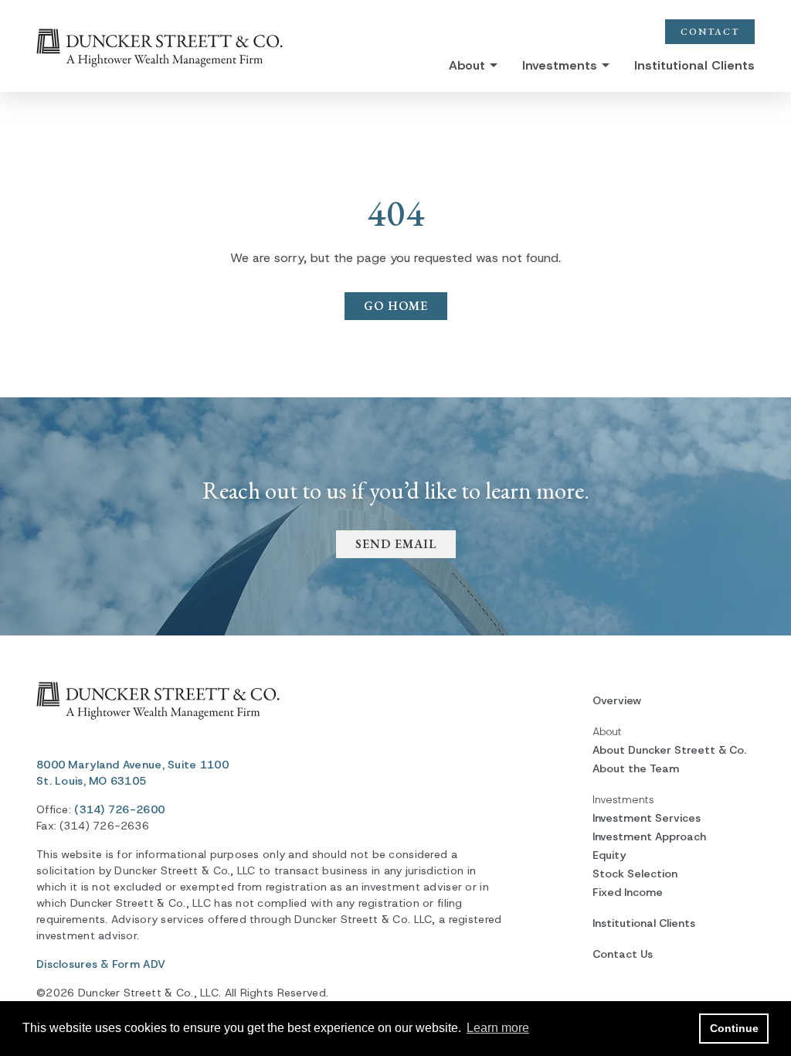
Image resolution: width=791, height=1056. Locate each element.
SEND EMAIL (395, 544)
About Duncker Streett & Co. (669, 750)
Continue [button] (734, 1028)
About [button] (467, 65)
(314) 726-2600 (119, 809)
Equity (609, 855)
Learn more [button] (498, 1027)
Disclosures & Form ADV (100, 964)
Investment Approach (649, 836)
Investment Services (646, 818)
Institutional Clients (694, 65)
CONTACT (710, 32)
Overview (616, 700)
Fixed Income (627, 892)
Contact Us (622, 954)
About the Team (635, 768)
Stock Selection (634, 874)
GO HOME (396, 306)
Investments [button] (559, 65)
